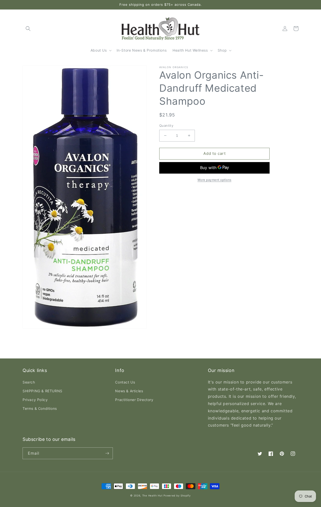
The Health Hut (152, 495)
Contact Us (125, 382)
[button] (28, 28)
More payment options (214, 180)
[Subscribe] (107, 453)
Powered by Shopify (177, 495)
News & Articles (129, 391)
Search (29, 382)
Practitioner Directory (134, 400)
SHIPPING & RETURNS (42, 391)
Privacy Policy (35, 400)
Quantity (166, 125)
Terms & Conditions (40, 408)
